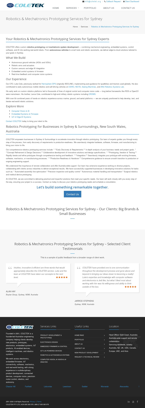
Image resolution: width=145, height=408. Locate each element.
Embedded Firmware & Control (53, 346)
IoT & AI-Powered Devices (51, 351)
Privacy (32, 401)
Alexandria (124, 386)
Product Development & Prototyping (51, 336)
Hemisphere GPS (49, 83)
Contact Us (128, 7)
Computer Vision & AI (20, 111)
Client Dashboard (132, 1)
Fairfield (28, 386)
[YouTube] (133, 401)
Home (56, 7)
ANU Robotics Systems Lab (112, 86)
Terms (39, 401)
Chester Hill (10, 386)
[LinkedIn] (129, 401)
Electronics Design (49, 342)
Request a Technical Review (87, 357)
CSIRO (71, 86)
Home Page (79, 335)
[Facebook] (137, 401)
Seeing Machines (89, 86)
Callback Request (113, 1)
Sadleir (85, 386)
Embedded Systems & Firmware (25, 114)
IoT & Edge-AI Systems (21, 117)
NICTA (78, 86)
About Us (108, 7)
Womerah (105, 386)
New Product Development (86, 352)
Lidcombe (48, 386)
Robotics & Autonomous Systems (54, 355)
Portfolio (90, 7)
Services (71, 7)
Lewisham (67, 386)
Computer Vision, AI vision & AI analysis (53, 360)
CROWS (92, 94)
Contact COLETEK (14, 121)
